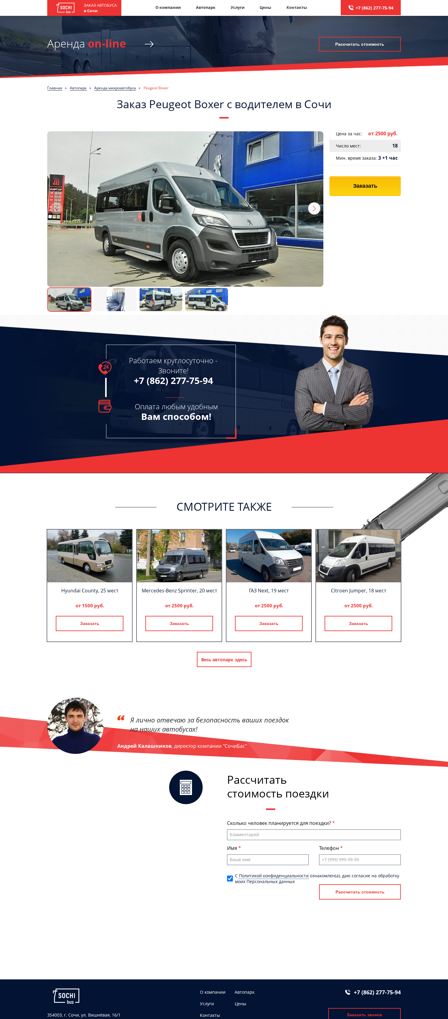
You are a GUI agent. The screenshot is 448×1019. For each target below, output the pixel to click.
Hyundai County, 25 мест (89, 590)
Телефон (329, 848)
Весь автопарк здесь (224, 659)
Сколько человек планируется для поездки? (279, 823)
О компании (168, 7)
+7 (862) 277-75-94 (374, 8)
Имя (232, 848)
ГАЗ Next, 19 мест (269, 590)
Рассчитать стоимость (359, 44)
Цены (265, 7)
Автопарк (205, 7)
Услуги (237, 7)
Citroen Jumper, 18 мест (358, 590)
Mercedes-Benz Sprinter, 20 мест (179, 590)
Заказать (365, 186)
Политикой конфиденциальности (274, 876)
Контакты (296, 7)
